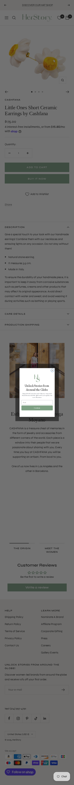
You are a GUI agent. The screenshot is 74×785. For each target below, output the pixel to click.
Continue (37, 408)
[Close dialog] (52, 370)
